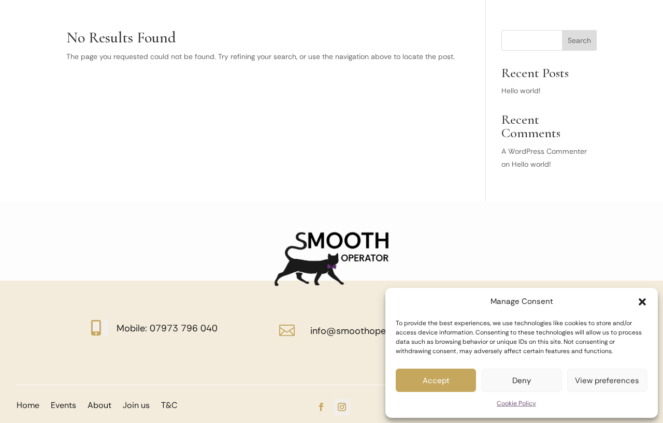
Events (63, 404)
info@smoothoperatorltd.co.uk (377, 331)
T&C (169, 404)
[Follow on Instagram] (342, 407)
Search (579, 40)
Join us (136, 404)
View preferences (607, 380)
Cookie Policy (516, 403)
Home (28, 404)
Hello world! (520, 90)
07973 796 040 (184, 328)
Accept (436, 380)
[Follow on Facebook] (321, 407)
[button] (642, 302)
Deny (521, 380)
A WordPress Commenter (544, 151)
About (99, 404)
